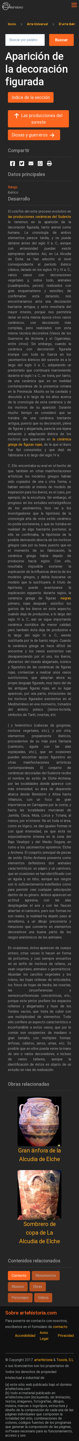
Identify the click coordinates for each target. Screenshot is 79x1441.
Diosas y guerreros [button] (30, 135)
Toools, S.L (65, 1360)
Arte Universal (37, 24)
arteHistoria (43, 1360)
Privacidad (66, 1335)
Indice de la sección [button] (31, 97)
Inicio (12, 24)
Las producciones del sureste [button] (41, 119)
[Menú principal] (74, 5)
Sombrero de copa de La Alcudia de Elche (39, 1233)
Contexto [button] (19, 1275)
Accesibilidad (25, 1335)
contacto (60, 1327)
